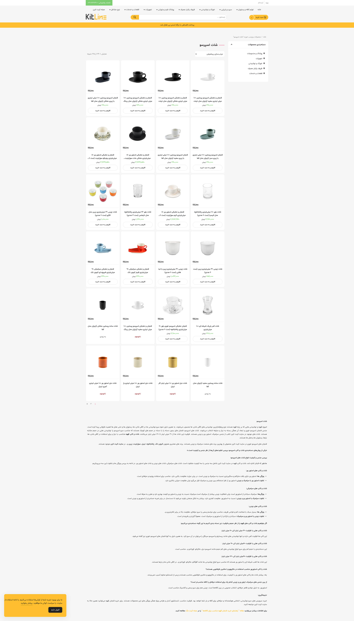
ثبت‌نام (260, 3)
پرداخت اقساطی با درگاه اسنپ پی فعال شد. (177, 25)
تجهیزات (148, 9)
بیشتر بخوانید (26, 603)
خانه (259, 9)
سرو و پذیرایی (226, 9)
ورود (267, 3)
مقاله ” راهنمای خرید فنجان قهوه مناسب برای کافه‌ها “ (222, 611)
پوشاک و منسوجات (254, 53)
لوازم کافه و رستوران (245, 9)
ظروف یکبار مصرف (187, 9)
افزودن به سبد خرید (207, 110)
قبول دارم (55, 609)
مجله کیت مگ (191, 611)
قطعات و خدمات (132, 9)
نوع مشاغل (115, 9)
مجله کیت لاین (99, 9)
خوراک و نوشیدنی (208, 9)
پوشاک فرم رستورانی (166, 9)
